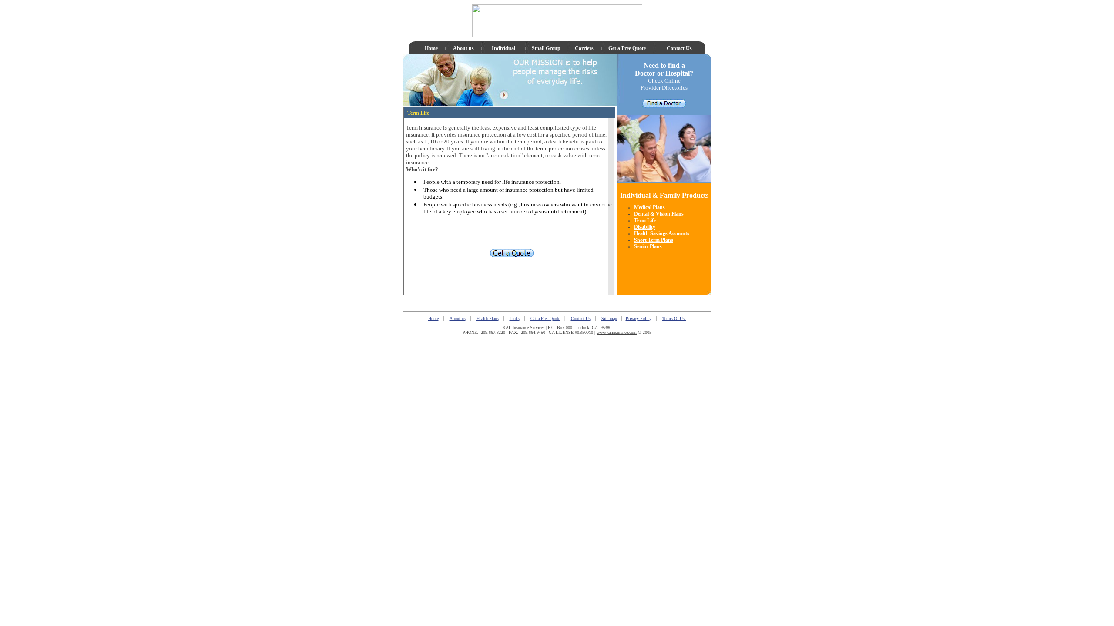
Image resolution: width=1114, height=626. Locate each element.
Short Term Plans (653, 240)
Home (431, 48)
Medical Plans (649, 207)
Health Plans (487, 318)
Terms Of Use (674, 318)
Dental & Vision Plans (659, 214)
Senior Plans (648, 246)
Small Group (546, 48)
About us (463, 48)
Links (515, 318)
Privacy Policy (638, 318)
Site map (609, 318)
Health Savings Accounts (661, 233)
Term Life (645, 220)
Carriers (584, 48)
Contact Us (679, 48)
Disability (644, 227)
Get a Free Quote (627, 48)
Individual (503, 48)
